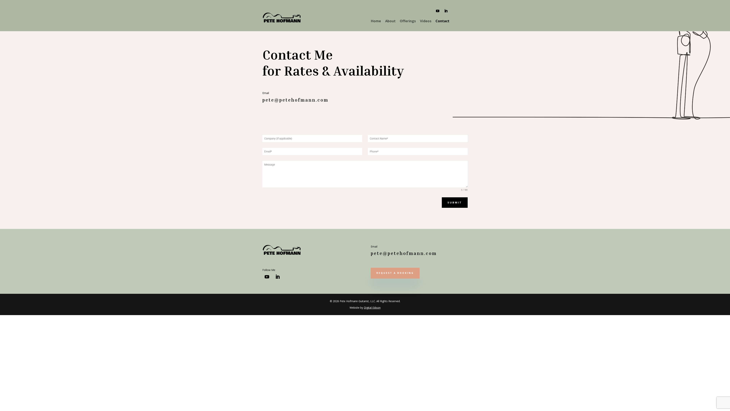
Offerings (408, 21)
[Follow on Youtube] (437, 10)
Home (376, 21)
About (390, 21)
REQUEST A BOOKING (395, 273)
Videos (425, 21)
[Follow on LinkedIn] (446, 10)
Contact (442, 21)
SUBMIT (455, 202)
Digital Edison (372, 307)
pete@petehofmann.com (295, 100)
